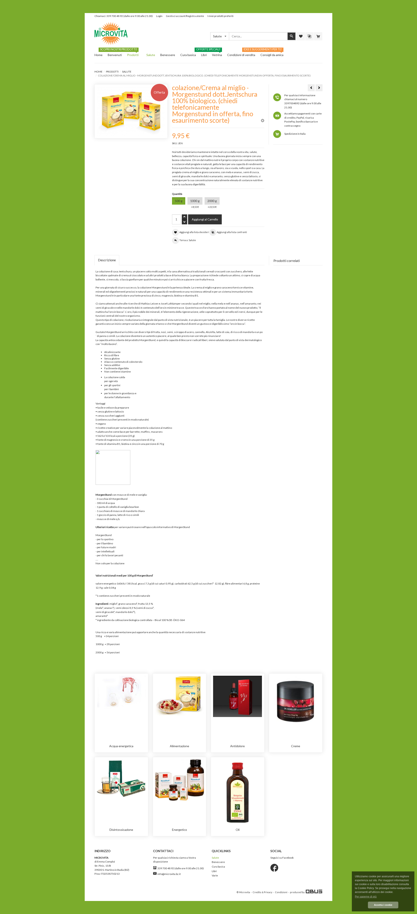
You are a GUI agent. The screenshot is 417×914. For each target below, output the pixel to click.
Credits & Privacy (262, 892)
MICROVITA (101, 857)
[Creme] (295, 700)
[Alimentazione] (179, 695)
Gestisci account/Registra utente (185, 16)
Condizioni (281, 892)
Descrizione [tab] (107, 260)
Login (159, 16)
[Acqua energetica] (121, 692)
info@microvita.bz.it (169, 874)
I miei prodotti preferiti (220, 16)
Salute (126, 71)
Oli (238, 829)
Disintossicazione (121, 829)
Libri (214, 871)
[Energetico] (179, 779)
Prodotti (112, 71)
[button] (262, 121)
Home (98, 71)
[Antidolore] (237, 696)
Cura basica (218, 866)
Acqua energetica (121, 746)
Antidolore (237, 746)
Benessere (218, 862)
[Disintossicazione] (121, 778)
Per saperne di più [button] (366, 896)
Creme (295, 746)
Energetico (179, 829)
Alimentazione (179, 746)
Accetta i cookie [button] (383, 905)
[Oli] (237, 791)
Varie (215, 875)
